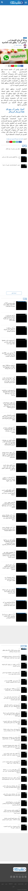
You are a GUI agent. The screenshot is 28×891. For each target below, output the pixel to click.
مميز (11, 138)
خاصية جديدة (21, 138)
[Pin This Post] (12, 65)
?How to (11, 883)
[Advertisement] (14, 20)
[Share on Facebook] (21, 65)
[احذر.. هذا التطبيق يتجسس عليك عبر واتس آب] (24, 159)
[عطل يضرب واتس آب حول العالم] (24, 151)
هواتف (15, 883)
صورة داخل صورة (15, 138)
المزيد (13, 886)
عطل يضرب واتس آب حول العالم (13, 148)
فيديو (6, 883)
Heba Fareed (19, 45)
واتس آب (7, 138)
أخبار (25, 883)
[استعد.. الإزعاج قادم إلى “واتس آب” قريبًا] (24, 166)
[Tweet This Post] (18, 65)
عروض (3, 883)
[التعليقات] (6, 65)
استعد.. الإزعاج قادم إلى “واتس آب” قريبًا (11, 165)
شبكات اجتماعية (20, 883)
